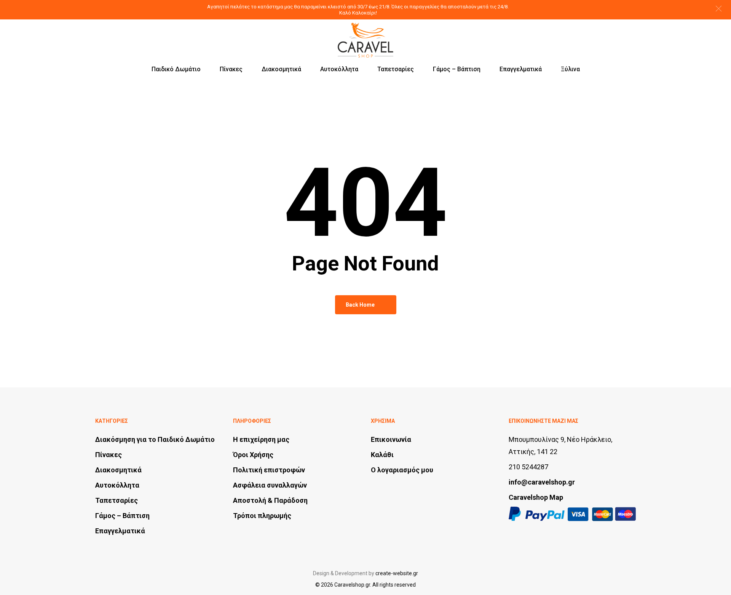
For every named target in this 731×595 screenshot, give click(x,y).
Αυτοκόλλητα (117, 485)
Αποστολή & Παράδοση (270, 500)
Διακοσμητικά (118, 470)
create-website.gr (396, 573)
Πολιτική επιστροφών (269, 470)
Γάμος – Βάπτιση (122, 516)
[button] (718, 8)
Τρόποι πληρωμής (262, 516)
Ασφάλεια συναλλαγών (270, 485)
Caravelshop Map (536, 497)
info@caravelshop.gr (542, 482)
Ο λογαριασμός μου (402, 470)
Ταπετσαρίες (116, 500)
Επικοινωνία (391, 439)
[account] (612, 33)
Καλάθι (382, 455)
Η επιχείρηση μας (261, 439)
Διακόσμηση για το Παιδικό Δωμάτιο (155, 439)
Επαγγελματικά (120, 531)
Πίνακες (108, 455)
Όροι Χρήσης (253, 455)
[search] (592, 33)
